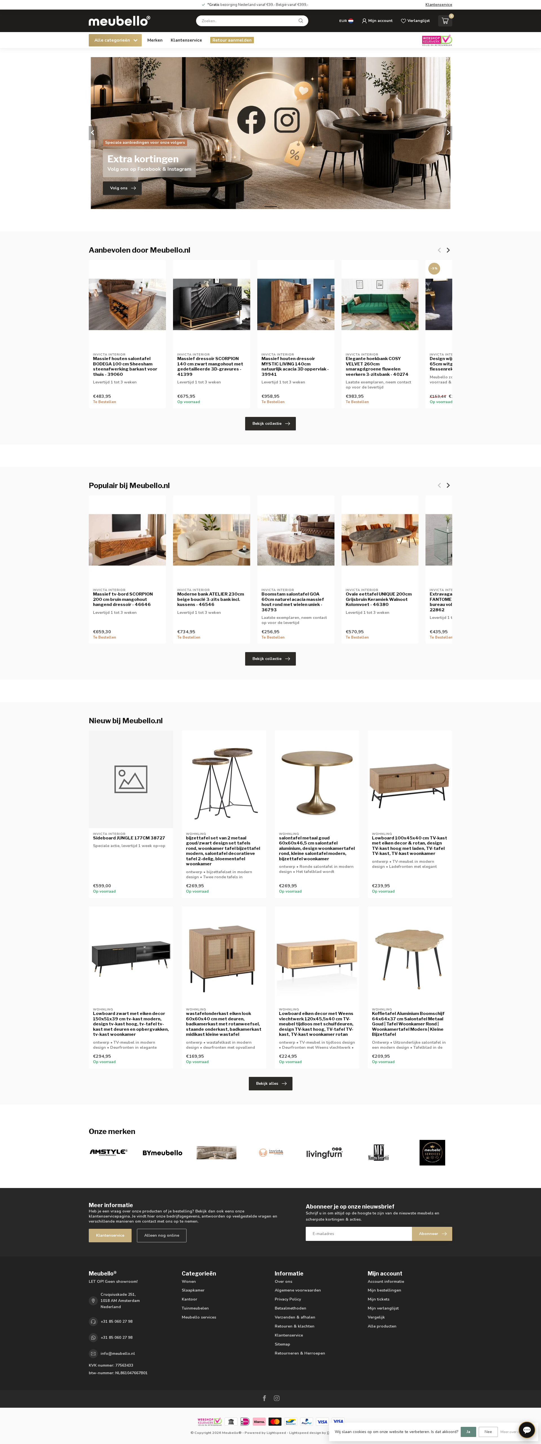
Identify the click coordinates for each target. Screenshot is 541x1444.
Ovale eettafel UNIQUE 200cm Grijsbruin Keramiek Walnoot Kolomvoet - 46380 (379, 599)
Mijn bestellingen (384, 1290)
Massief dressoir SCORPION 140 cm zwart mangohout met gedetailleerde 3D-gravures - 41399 (210, 366)
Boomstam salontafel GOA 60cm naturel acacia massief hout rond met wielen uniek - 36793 (292, 602)
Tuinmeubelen (195, 1308)
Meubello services (199, 1317)
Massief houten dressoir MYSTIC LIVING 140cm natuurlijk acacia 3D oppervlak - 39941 (295, 366)
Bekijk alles (267, 1083)
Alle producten (382, 1326)
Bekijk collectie (266, 423)
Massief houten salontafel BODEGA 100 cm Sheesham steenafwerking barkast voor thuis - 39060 (125, 366)
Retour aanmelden (232, 40)
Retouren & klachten (294, 1326)
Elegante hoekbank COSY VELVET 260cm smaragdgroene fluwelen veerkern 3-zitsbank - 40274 (377, 366)
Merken (155, 40)
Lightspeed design (305, 1432)
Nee (488, 1431)
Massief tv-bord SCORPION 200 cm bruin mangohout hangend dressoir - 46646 (123, 599)
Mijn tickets (378, 1299)
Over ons (283, 1281)
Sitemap (282, 1344)
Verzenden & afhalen (295, 1317)
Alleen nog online (161, 1235)
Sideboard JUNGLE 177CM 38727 (129, 838)
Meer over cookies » (516, 1431)
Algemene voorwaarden (298, 1290)
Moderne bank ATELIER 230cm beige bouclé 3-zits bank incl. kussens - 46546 (210, 599)
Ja (468, 1431)
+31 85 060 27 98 (116, 1321)
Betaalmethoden (290, 1308)
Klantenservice (438, 4)
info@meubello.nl (118, 1353)
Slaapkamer (193, 1290)
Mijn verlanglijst (383, 1308)
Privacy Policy (288, 1299)
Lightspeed (276, 1432)
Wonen (189, 1281)
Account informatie (386, 1281)
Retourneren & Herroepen (300, 1353)
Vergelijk (376, 1317)
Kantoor (189, 1299)
